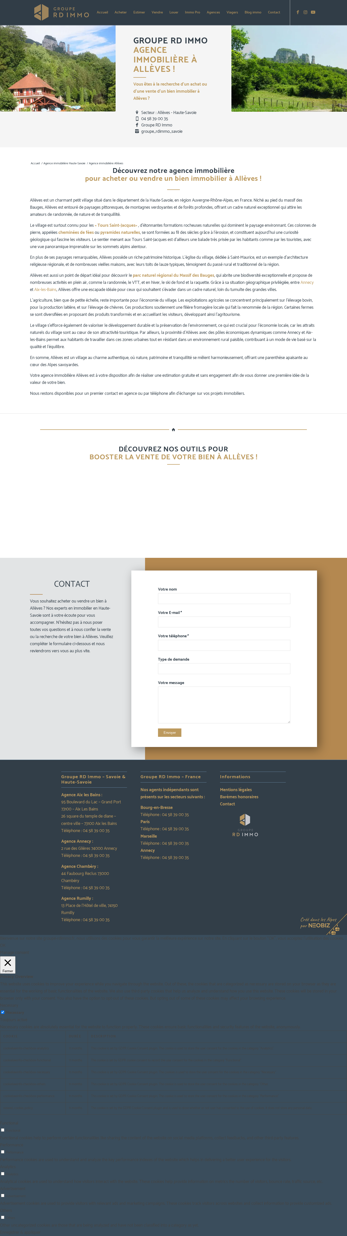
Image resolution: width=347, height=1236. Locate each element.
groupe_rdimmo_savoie (161, 131)
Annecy (307, 282)
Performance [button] (11, 1145)
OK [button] (3, 945)
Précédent (10, 513)
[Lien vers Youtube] (313, 12)
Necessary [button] (9, 1005)
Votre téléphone (173, 636)
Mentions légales (236, 789)
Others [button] (6, 1210)
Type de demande (173, 659)
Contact (227, 804)
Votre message (171, 683)
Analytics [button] (8, 1166)
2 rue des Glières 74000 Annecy (89, 848)
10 (188, 552)
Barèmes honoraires (239, 797)
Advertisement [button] (12, 1188)
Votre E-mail (169, 613)
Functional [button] (9, 1123)
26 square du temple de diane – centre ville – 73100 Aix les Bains (89, 820)
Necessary (15, 1013)
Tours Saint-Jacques (116, 225)
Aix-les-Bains (45, 289)
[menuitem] (102, 12)
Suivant (337, 513)
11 (192, 552)
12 (196, 552)
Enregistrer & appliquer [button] (20, 1232)
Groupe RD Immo (156, 125)
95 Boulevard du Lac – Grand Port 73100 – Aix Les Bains (91, 806)
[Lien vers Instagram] (305, 12)
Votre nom (167, 589)
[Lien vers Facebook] (298, 12)
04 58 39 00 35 (154, 118)
